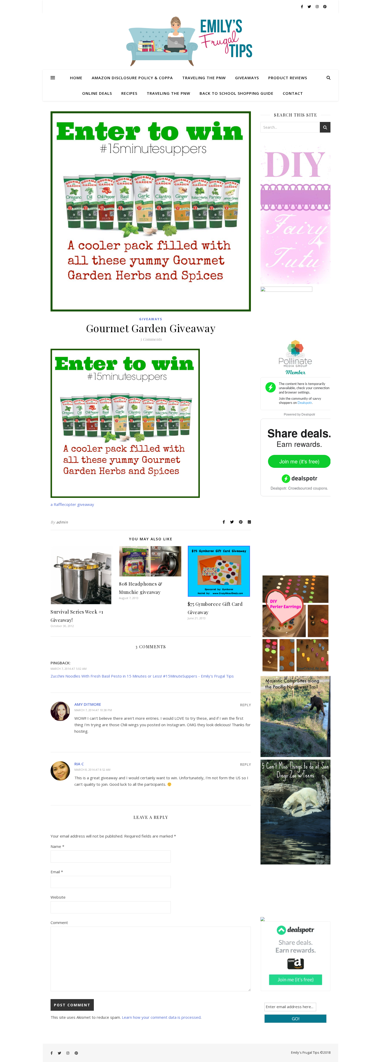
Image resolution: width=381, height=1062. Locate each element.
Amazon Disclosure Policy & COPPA (132, 77)
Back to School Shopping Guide (236, 93)
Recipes (129, 93)
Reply (245, 704)
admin (62, 522)
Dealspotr (308, 414)
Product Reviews (287, 77)
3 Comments (151, 339)
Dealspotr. (279, 488)
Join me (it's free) (299, 461)
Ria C (79, 763)
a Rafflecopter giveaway (72, 504)
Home (76, 77)
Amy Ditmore (87, 704)
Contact (293, 93)
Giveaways (247, 77)
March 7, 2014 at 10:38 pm (93, 710)
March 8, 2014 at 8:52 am (92, 770)
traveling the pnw (168, 93)
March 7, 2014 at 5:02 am (69, 669)
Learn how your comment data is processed (161, 1017)
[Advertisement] (299, 539)
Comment (59, 922)
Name (57, 846)
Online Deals (97, 93)
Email (57, 871)
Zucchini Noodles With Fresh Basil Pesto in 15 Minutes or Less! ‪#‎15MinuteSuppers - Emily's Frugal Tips (142, 676)
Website (58, 897)
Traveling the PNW (204, 77)
